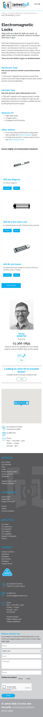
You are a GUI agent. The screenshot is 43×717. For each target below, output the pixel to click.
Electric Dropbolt (25, 135)
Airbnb (4, 509)
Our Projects (6, 531)
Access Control (7, 474)
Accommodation (8, 511)
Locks (4, 469)
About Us (8, 519)
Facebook (5, 554)
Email (28, 678)
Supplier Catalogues (9, 536)
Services (7, 457)
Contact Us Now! (8, 552)
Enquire (7, 188)
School (4, 506)
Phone (20, 678)
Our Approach (7, 527)
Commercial (9, 492)
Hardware (5, 476)
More (16, 188)
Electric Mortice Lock (16, 140)
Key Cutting (6, 462)
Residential (6, 499)
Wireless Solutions (8, 483)
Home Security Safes (9, 472)
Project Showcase (8, 501)
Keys (3, 467)
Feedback (5, 561)
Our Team (5, 524)
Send (8, 695)
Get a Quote (6, 559)
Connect (7, 547)
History (4, 538)
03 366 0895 (21, 343)
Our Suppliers (6, 534)
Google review (7, 564)
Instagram (5, 556)
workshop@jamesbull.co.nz (17, 596)
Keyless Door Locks (9, 481)
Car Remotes (6, 464)
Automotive (6, 497)
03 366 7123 (11, 433)
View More (11, 285)
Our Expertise (6, 529)
